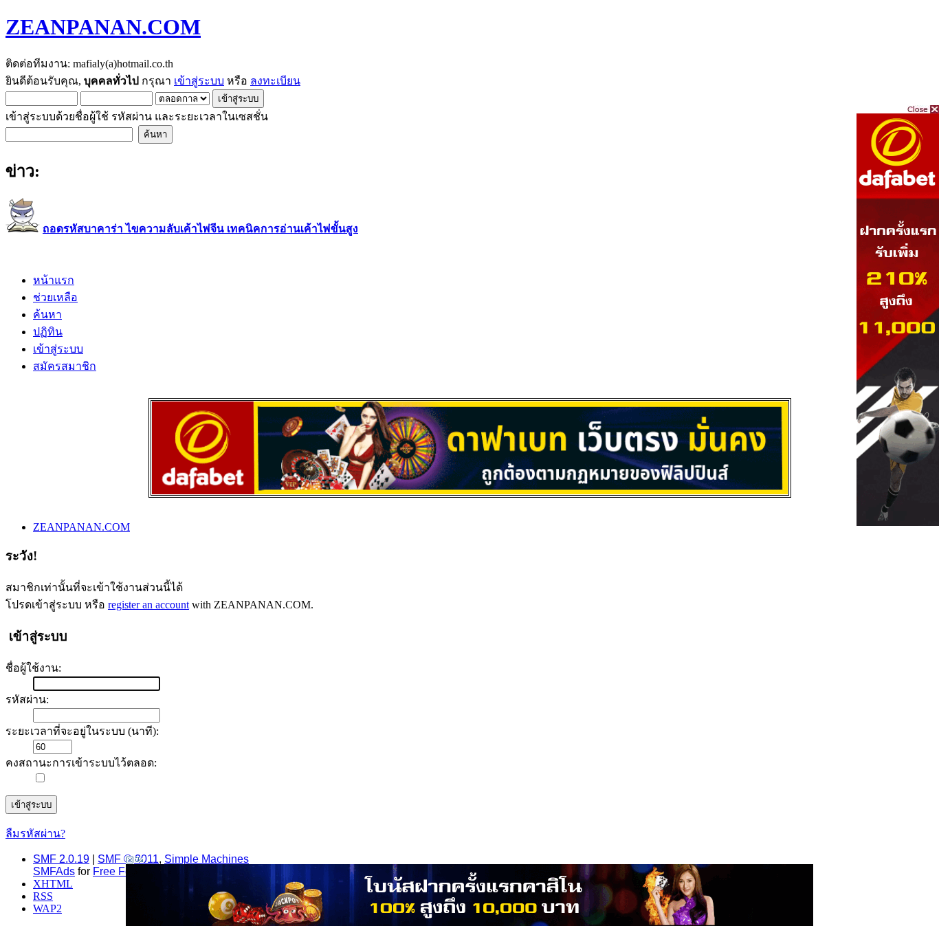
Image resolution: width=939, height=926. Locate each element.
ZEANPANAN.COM (103, 26)
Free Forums (124, 871)
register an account (148, 604)
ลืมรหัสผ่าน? (35, 833)
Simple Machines (206, 859)
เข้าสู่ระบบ (199, 81)
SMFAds (54, 871)
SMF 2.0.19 (61, 859)
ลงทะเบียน (275, 81)
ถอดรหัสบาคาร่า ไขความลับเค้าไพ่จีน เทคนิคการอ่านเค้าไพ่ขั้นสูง (200, 228)
